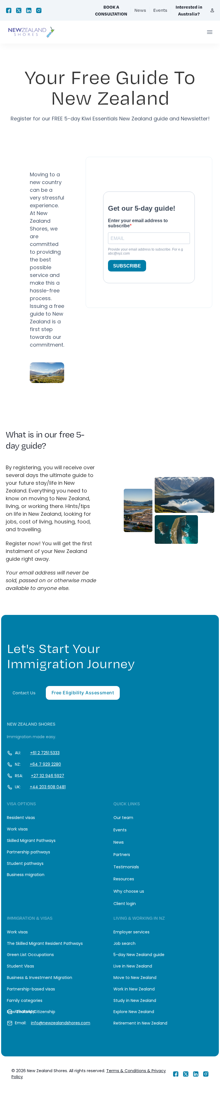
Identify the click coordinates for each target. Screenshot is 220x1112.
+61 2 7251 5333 (45, 753)
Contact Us (24, 692)
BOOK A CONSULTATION (111, 10)
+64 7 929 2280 (45, 764)
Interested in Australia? (189, 10)
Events (160, 10)
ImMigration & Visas (29, 918)
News (140, 10)
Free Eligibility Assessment (83, 692)
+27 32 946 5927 (47, 776)
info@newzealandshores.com (60, 1023)
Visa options (21, 803)
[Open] (209, 32)
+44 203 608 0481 (48, 787)
